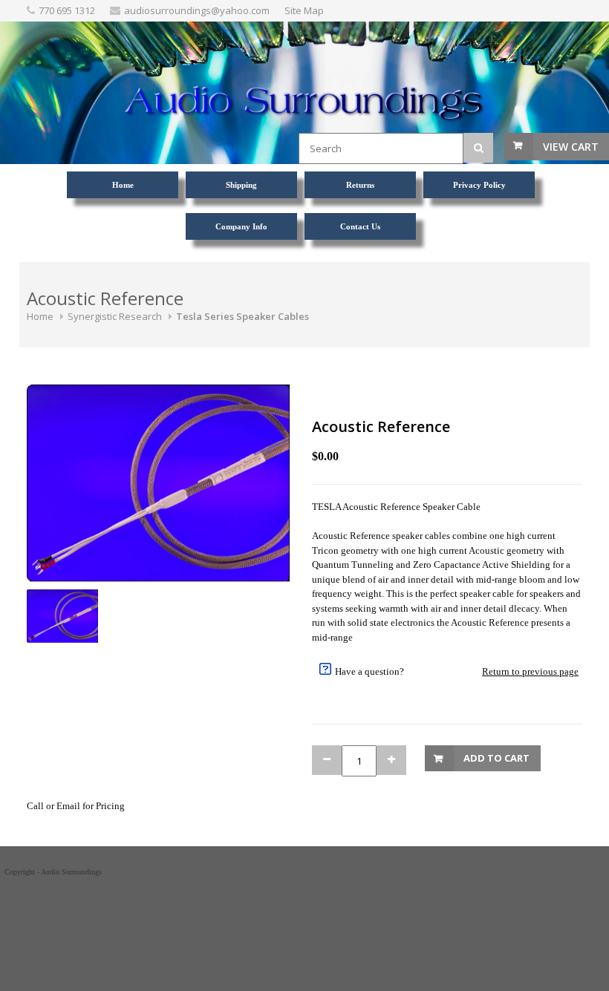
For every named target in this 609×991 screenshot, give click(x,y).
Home (40, 316)
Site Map (304, 10)
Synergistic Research (115, 316)
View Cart (571, 147)
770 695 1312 (67, 10)
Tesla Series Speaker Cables (242, 316)
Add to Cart (496, 758)
